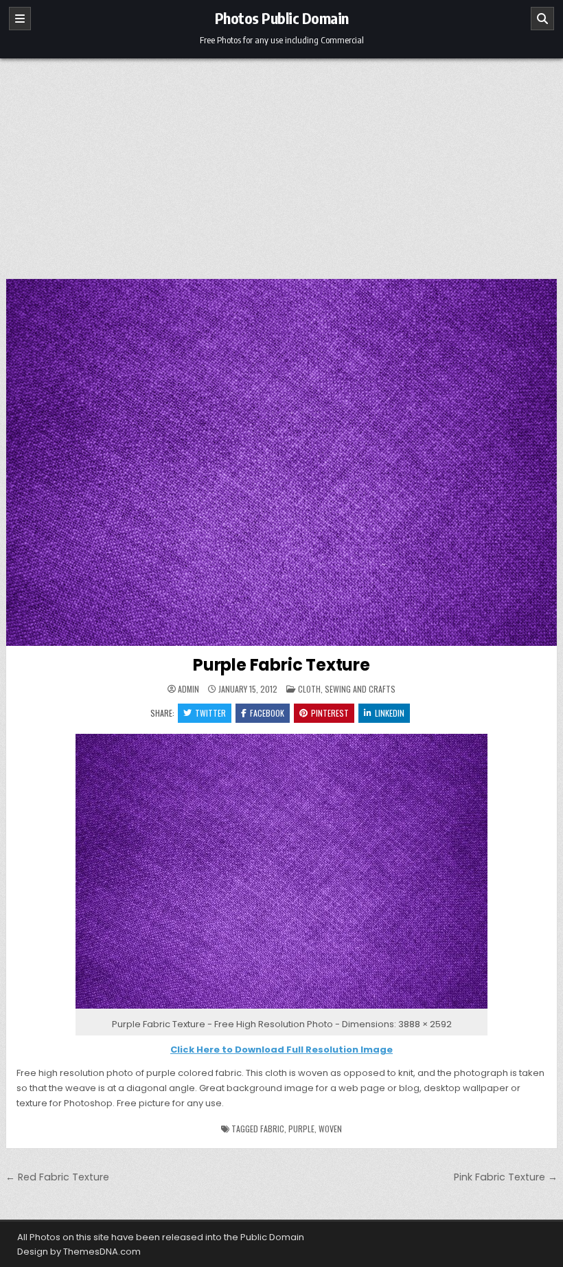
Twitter (210, 713)
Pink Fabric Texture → (506, 1177)
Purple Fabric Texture (281, 664)
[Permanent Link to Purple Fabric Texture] (281, 462)
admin (188, 689)
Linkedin (389, 713)
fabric (272, 1128)
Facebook (267, 713)
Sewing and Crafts (360, 689)
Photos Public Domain (282, 17)
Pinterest (330, 713)
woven (330, 1128)
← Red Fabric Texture (57, 1177)
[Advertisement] (281, 161)
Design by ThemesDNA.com (79, 1251)
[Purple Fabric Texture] (281, 1009)
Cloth (309, 689)
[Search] (542, 18)
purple (301, 1128)
